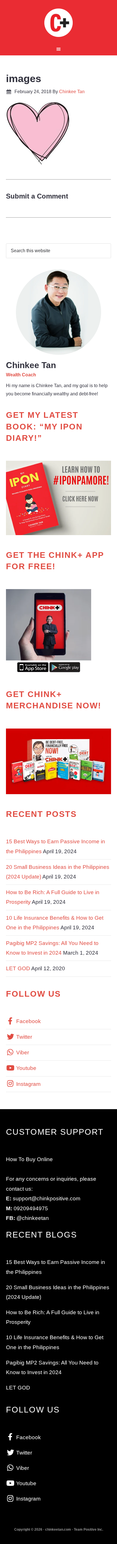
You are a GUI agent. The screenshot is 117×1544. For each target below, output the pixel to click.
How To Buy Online (29, 1159)
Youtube (25, 1068)
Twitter (23, 1037)
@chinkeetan (32, 1218)
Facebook (28, 1021)
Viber (22, 1052)
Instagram (28, 1084)
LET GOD (18, 968)
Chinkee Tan (58, 23)
